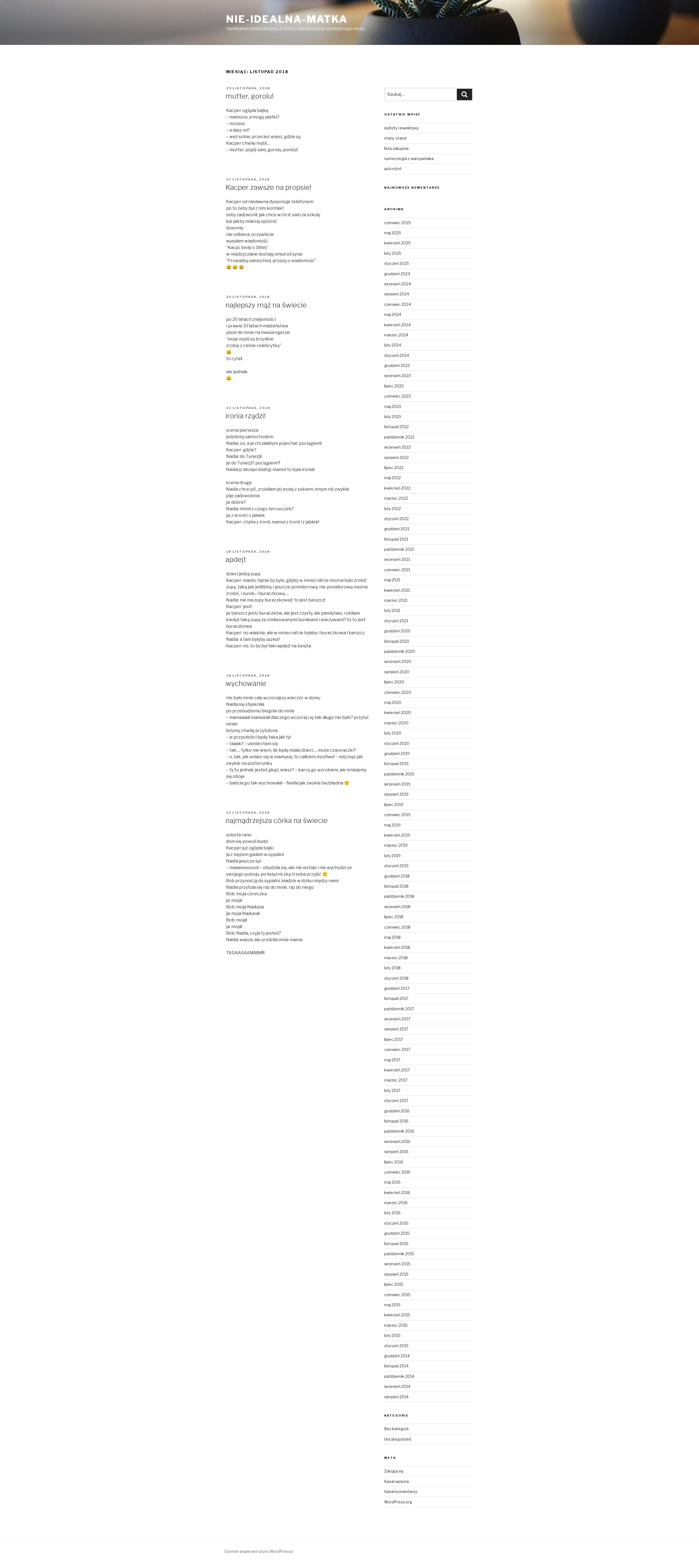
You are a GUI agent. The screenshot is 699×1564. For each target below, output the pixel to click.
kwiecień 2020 (397, 712)
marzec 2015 (396, 1325)
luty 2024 (392, 345)
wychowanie (246, 683)
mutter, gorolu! (250, 96)
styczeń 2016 (396, 1223)
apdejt (236, 559)
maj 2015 (392, 1304)
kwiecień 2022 (397, 488)
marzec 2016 (396, 1202)
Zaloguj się (394, 1471)
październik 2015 (399, 1253)
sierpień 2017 (396, 1029)
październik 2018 (399, 896)
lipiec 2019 (393, 804)
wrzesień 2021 (397, 559)
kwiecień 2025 (397, 243)
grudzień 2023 (397, 365)
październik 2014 (399, 1376)
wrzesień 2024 (397, 284)
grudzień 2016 (397, 1111)
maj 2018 (392, 937)
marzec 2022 (396, 498)
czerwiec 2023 (397, 396)
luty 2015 (392, 1335)
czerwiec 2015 (397, 1294)
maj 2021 (392, 579)
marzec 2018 (396, 957)
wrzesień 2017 (397, 1019)
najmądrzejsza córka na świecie (277, 820)
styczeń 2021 (396, 620)
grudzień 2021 (396, 528)
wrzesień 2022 (397, 447)
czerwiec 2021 (397, 569)
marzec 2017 (395, 1080)
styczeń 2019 (396, 865)
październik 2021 (399, 549)
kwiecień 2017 (397, 1070)
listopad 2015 (396, 1243)
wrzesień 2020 (397, 661)
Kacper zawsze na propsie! (268, 187)
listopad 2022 (396, 426)
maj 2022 (392, 477)
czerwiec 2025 (397, 222)
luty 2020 (392, 733)
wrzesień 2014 (397, 1386)
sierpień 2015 (396, 1274)
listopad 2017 (396, 998)
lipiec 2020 (394, 682)
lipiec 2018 (393, 916)
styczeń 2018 (396, 978)
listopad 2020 (396, 641)
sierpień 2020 (396, 672)
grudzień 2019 (397, 753)
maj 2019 (392, 825)
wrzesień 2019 (397, 784)
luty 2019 (392, 855)
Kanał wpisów (396, 1481)
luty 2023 (392, 416)
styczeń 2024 (396, 355)
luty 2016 (392, 1212)
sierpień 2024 (396, 294)
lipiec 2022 (394, 467)
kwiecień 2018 (397, 947)
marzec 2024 (396, 335)
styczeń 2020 (396, 743)
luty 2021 (392, 610)
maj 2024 (392, 314)
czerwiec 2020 (397, 692)
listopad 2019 (396, 763)
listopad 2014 (396, 1366)
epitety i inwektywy (401, 128)
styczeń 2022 (396, 518)
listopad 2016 (396, 1121)
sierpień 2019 (396, 794)
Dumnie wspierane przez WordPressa (258, 1551)
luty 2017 (392, 1090)
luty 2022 (392, 508)
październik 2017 (399, 1008)
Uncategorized (397, 1439)
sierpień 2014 (396, 1396)
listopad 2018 (396, 886)
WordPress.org (398, 1502)
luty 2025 (392, 253)
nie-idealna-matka (287, 19)
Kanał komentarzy (400, 1491)
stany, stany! (395, 138)
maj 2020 (392, 702)
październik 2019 (399, 774)
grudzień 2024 (397, 273)
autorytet (393, 168)
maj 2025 (392, 232)
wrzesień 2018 (397, 906)
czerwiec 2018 (397, 927)
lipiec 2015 (393, 1284)
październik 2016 (399, 1131)
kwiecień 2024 (397, 324)
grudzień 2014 (397, 1355)
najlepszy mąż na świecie (266, 305)
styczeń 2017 (396, 1100)
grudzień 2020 (397, 631)
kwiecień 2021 (397, 590)
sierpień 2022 (396, 457)
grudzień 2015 (397, 1233)
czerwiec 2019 (397, 814)
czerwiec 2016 (397, 1172)
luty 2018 (392, 967)
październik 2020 (399, 651)
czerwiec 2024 (397, 304)
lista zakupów (396, 148)
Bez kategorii (396, 1428)
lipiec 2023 (394, 386)
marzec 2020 (396, 723)
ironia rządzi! (246, 415)
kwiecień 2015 (397, 1315)
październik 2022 (399, 437)
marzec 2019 (396, 845)
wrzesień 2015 (397, 1263)
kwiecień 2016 (397, 1192)
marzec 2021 (395, 600)
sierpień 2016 (396, 1151)
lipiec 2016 (393, 1162)
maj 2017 (392, 1060)
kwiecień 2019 (397, 835)
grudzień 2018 (397, 876)
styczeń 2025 (396, 263)
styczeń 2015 (396, 1345)
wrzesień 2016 (397, 1141)
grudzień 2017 (396, 988)
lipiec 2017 (393, 1039)
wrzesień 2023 (397, 375)
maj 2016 (392, 1182)
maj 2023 (392, 406)
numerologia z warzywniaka (409, 158)
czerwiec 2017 (397, 1049)
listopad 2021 (396, 539)
